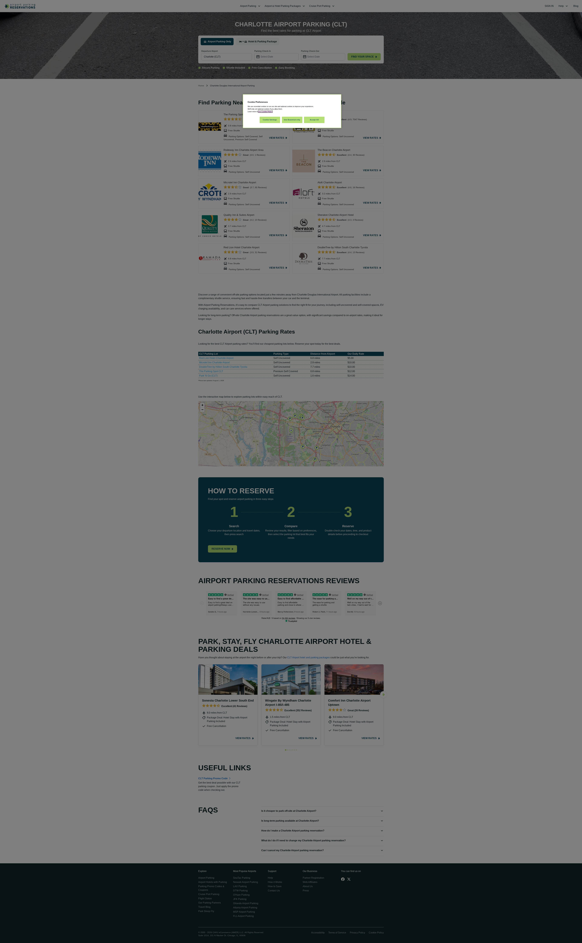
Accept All (314, 120)
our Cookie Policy (265, 111)
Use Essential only (292, 120)
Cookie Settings (270, 120)
